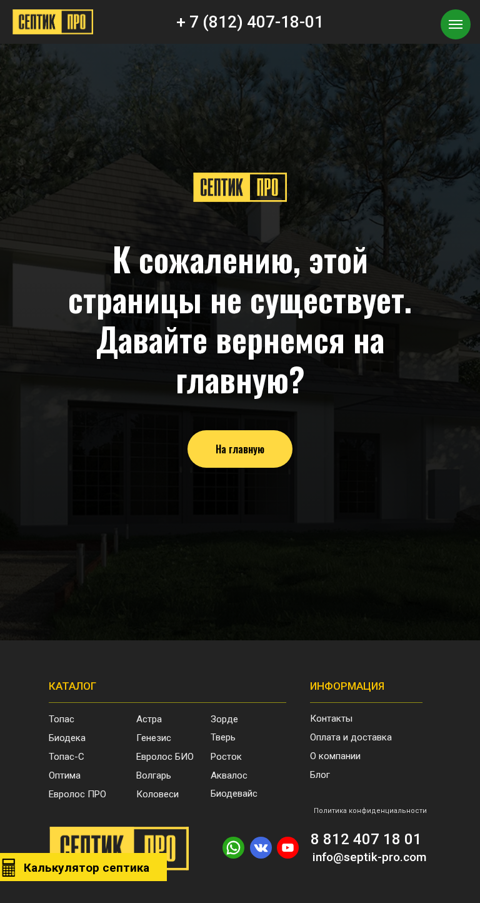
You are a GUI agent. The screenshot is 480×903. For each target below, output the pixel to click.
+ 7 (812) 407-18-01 (250, 22)
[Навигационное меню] (455, 24)
